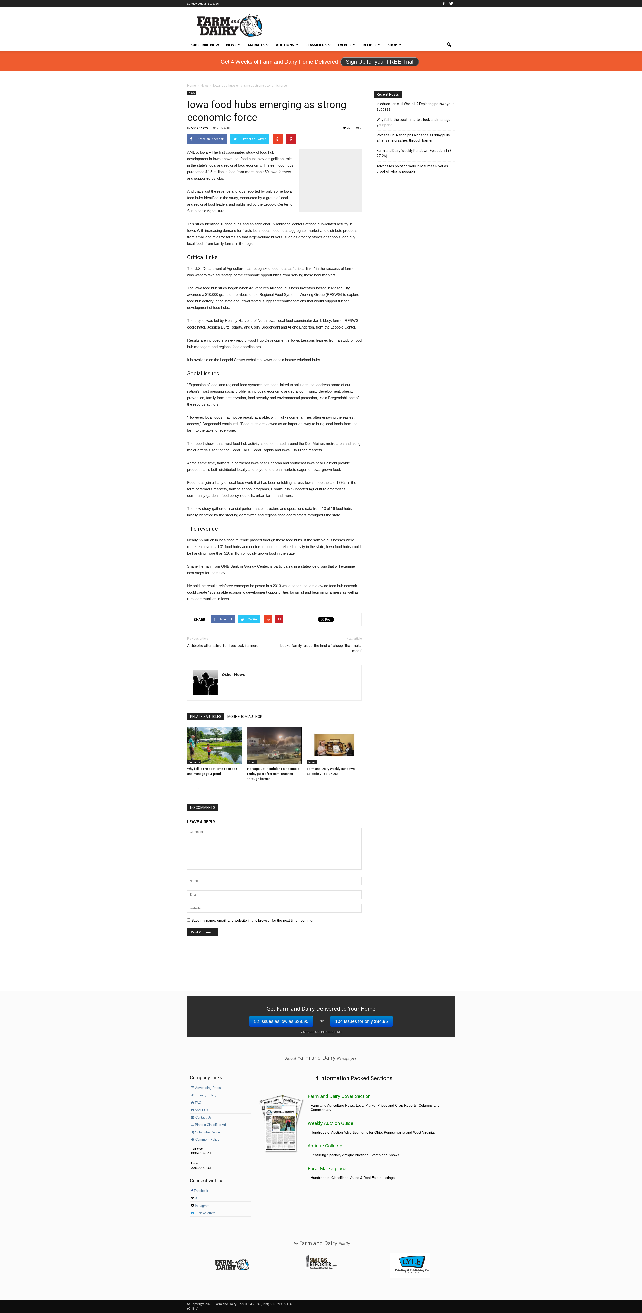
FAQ (197, 1103)
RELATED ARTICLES (205, 717)
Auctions (285, 44)
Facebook (200, 1191)
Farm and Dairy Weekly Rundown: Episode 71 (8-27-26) (415, 153)
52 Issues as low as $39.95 (281, 1021)
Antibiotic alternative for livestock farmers (222, 645)
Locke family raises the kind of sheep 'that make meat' (321, 648)
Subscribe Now (205, 44)
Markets (256, 44)
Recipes (369, 44)
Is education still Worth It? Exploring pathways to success (416, 106)
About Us (201, 1110)
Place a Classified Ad (210, 1125)
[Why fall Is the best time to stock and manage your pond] (214, 745)
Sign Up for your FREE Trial (379, 62)
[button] (449, 45)
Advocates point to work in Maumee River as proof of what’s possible (412, 168)
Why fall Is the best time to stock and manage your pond (414, 122)
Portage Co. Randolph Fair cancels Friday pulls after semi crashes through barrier (273, 774)
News (231, 44)
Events (344, 44)
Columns (194, 762)
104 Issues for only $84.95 (361, 1021)
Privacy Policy (205, 1095)
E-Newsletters (205, 1213)
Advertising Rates (207, 1088)
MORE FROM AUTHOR (244, 717)
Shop (392, 44)
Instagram (201, 1206)
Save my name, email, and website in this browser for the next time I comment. (253, 920)
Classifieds (316, 44)
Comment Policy (206, 1139)
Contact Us (203, 1117)
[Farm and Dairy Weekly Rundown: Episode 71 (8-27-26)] (334, 745)
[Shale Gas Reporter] (321, 1268)
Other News (199, 127)
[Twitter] (451, 4)
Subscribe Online (207, 1132)
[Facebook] (443, 4)
